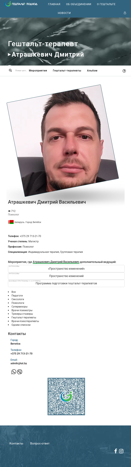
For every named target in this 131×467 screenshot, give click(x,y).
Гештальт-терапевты (67, 70)
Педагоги (17, 295)
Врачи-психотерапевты (25, 321)
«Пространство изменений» (66, 268)
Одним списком (21, 324)
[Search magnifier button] (10, 70)
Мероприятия (38, 70)
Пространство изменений (66, 276)
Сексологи (18, 299)
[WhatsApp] (13, 372)
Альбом (92, 70)
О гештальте (106, 4)
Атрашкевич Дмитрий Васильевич (56, 262)
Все (14, 291)
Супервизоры (19, 306)
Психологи (18, 302)
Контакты (16, 443)
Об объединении (78, 4)
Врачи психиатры (22, 310)
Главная (54, 4)
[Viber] (19, 372)
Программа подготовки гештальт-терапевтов (66, 283)
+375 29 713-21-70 (21, 353)
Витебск (37, 222)
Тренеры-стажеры (22, 313)
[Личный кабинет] (125, 13)
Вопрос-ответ (40, 443)
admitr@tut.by (19, 363)
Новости (64, 13)
